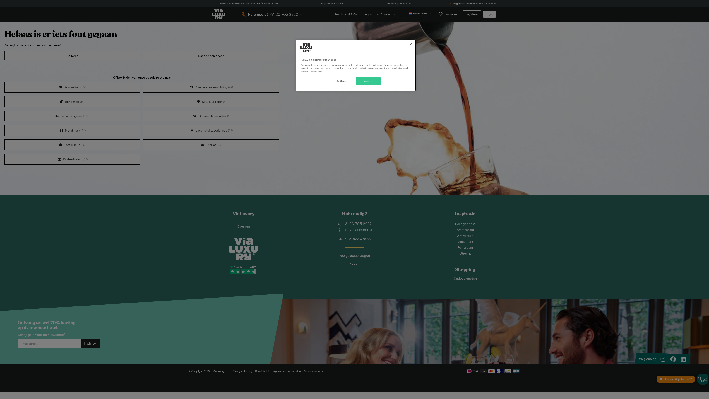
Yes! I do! (368, 81)
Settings (341, 81)
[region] (356, 65)
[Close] (411, 44)
